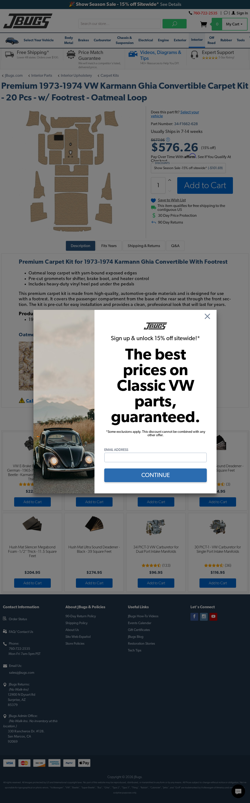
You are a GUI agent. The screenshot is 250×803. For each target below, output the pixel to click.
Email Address (116, 450)
